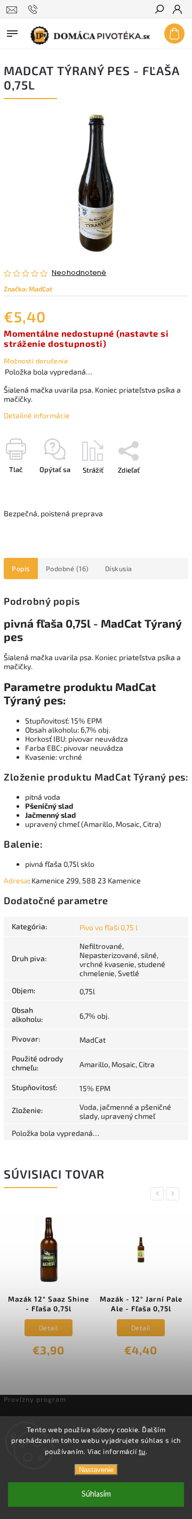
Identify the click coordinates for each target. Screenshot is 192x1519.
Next (174, 1194)
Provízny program (35, 1399)
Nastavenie (96, 1470)
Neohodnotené (79, 273)
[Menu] (12, 31)
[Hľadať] (159, 10)
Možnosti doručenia (36, 360)
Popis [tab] (21, 568)
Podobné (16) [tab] (67, 568)
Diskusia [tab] (118, 568)
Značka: (28, 289)
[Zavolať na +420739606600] (34, 10)
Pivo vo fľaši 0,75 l (108, 927)
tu (142, 1451)
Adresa (16, 880)
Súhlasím (96, 1494)
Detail (49, 1327)
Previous (159, 1194)
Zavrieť (160, 488)
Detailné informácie (37, 415)
